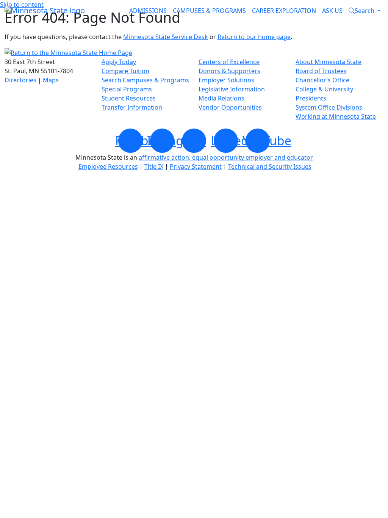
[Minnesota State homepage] (45, 10)
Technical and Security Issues (269, 166)
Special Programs (127, 89)
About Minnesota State (328, 62)
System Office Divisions (329, 107)
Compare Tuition (125, 71)
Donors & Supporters (229, 71)
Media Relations (221, 98)
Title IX (153, 166)
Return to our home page (254, 37)
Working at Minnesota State (336, 116)
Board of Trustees (321, 71)
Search (364, 10)
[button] (364, 10)
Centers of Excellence (229, 62)
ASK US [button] (332, 10)
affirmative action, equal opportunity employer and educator (226, 157)
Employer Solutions (226, 80)
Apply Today (119, 62)
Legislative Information (232, 89)
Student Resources (129, 98)
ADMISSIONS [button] (148, 10)
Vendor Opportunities (230, 107)
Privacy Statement (196, 166)
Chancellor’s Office (322, 80)
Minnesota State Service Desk (165, 37)
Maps (51, 80)
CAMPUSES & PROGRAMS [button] (209, 10)
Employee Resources (108, 166)
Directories (20, 80)
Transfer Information (132, 107)
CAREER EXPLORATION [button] (284, 10)
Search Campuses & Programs (145, 80)
